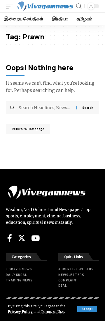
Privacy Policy (20, 312)
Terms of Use (52, 312)
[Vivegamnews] (45, 6)
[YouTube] (35, 238)
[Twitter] (21, 238)
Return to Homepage (28, 129)
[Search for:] (45, 107)
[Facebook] (9, 238)
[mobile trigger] (11, 6)
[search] (79, 6)
